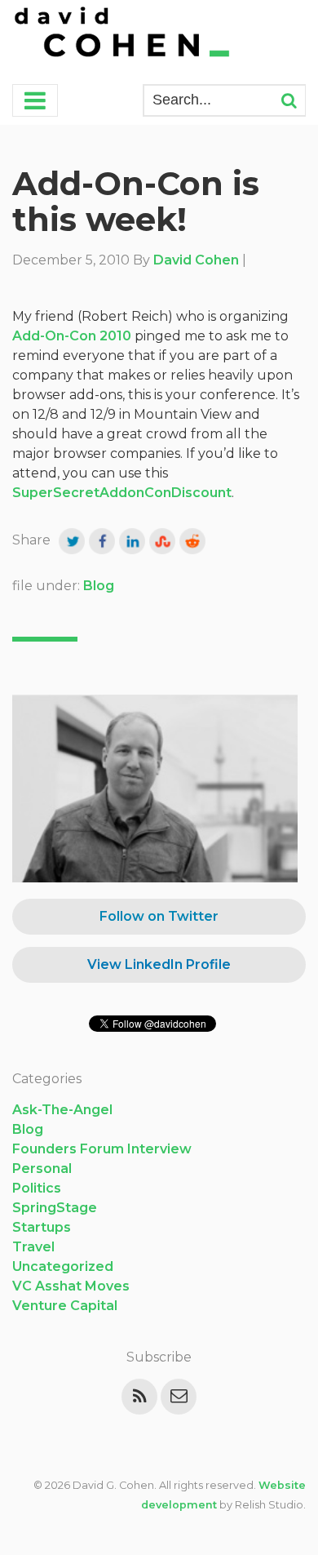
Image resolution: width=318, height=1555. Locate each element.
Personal (42, 1168)
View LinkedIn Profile (159, 964)
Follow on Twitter (159, 916)
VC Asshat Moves (71, 1286)
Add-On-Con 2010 (71, 336)
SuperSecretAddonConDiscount (122, 492)
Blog (98, 585)
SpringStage (54, 1207)
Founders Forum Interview (102, 1149)
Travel (33, 1247)
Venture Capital (64, 1305)
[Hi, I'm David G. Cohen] (123, 34)
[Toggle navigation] (35, 100)
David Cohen (196, 260)
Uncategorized (62, 1266)
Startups (41, 1227)
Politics (36, 1188)
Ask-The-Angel (62, 1109)
